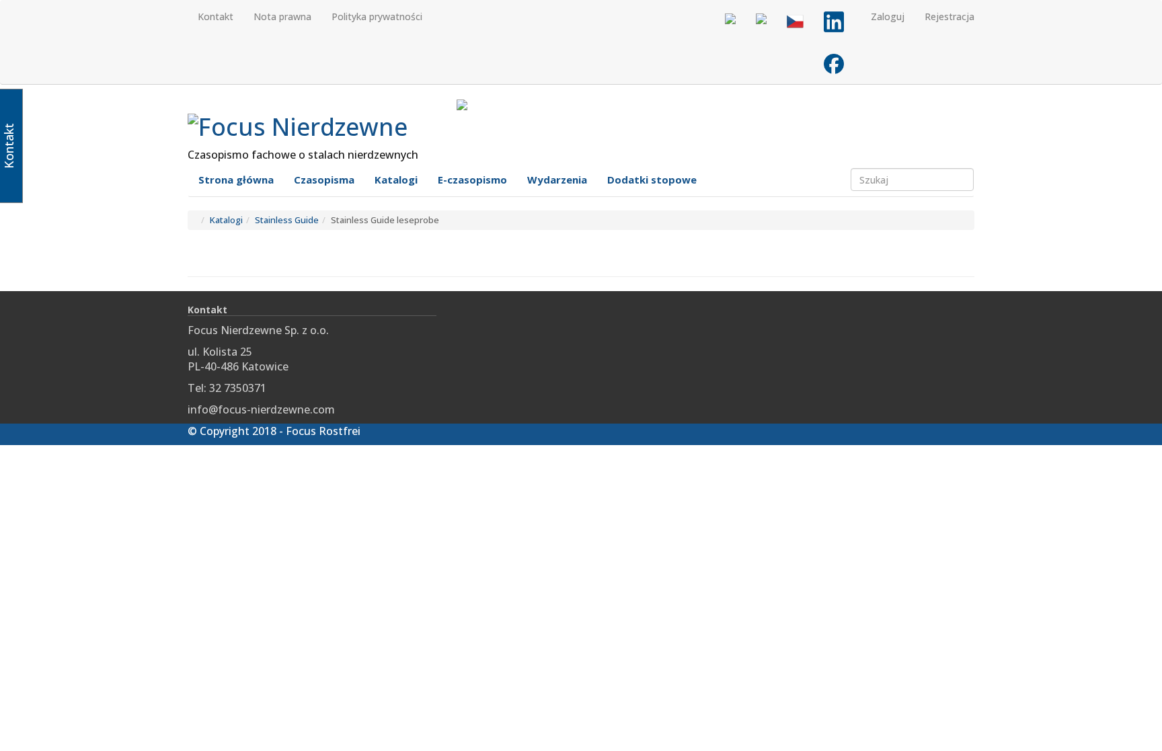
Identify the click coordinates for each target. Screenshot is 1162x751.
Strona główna (236, 179)
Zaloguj (887, 16)
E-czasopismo (472, 179)
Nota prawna (282, 16)
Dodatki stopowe (652, 179)
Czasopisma (324, 179)
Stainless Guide (287, 220)
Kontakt (215, 16)
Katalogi (396, 179)
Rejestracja (949, 16)
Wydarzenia (557, 179)
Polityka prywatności (377, 16)
